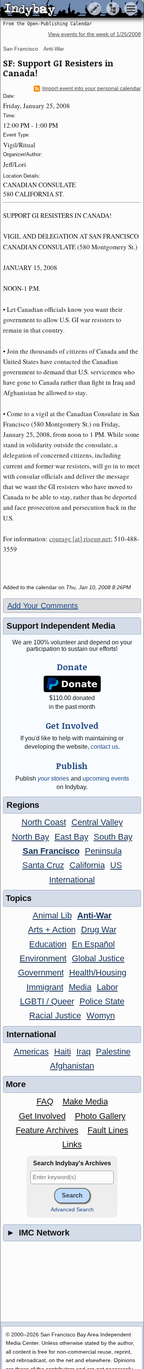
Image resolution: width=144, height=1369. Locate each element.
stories (53, 778)
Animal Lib (52, 915)
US (116, 865)
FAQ (44, 1101)
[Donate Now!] (72, 684)
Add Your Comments (42, 605)
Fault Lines (108, 1130)
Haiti (62, 1051)
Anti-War (53, 49)
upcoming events (106, 778)
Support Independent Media (61, 626)
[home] (72, 9)
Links (72, 1144)
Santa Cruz (43, 865)
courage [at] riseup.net (80, 538)
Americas (31, 1051)
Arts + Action (52, 929)
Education (47, 944)
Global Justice (98, 958)
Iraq (83, 1051)
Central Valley (97, 822)
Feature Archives (47, 1130)
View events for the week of (94, 34)
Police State (101, 1001)
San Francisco (20, 49)
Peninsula (103, 851)
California (87, 865)
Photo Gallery (100, 1116)
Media (80, 987)
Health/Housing (97, 972)
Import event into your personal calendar (91, 88)
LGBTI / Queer (47, 1001)
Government (41, 972)
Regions (23, 805)
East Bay (71, 837)
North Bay (30, 837)
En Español (93, 944)
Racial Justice (55, 1015)
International (72, 880)
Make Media (85, 1101)
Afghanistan (72, 1066)
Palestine (113, 1051)
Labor (107, 987)
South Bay (113, 837)
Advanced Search (72, 1209)
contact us (104, 746)
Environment (43, 958)
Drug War (98, 929)
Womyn (100, 1015)
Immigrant (44, 987)
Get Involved (42, 1116)
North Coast (44, 822)
